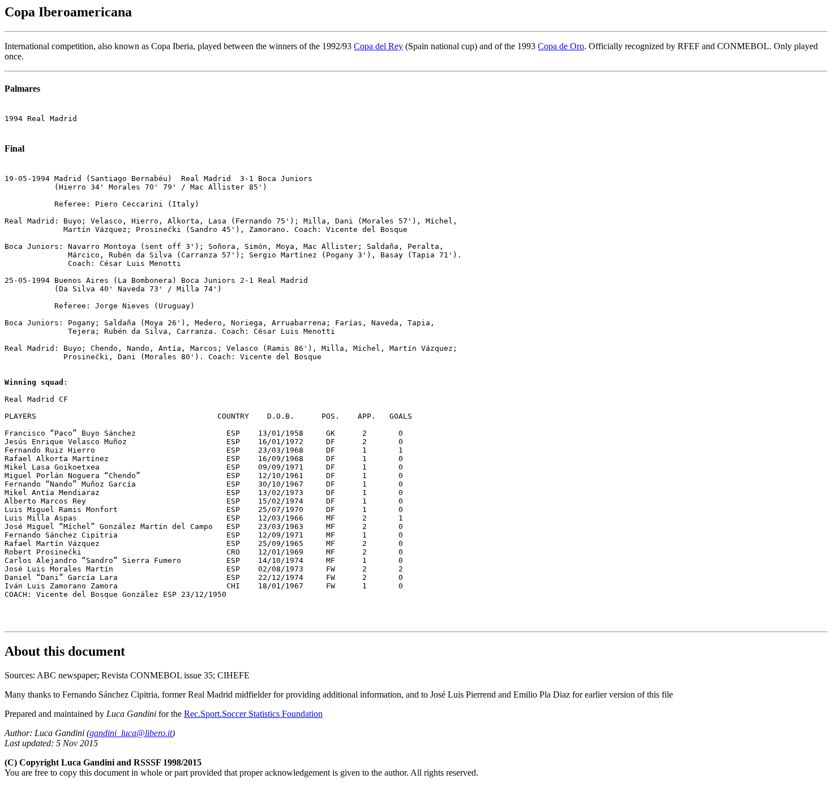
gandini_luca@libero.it (130, 733)
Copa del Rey (378, 46)
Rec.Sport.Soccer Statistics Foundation (253, 714)
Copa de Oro (561, 46)
